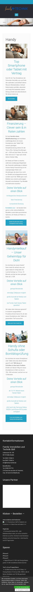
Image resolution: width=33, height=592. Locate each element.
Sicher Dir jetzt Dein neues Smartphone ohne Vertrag (16, 222)
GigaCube (6, 529)
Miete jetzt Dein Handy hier (15, 323)
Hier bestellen (11, 98)
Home (4, 25)
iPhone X (5, 553)
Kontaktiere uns (10, 208)
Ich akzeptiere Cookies (22, 590)
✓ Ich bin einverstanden (22, 587)
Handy (11, 39)
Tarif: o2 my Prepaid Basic (11, 567)
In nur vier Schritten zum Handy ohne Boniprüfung (16, 418)
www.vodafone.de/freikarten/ (11, 519)
